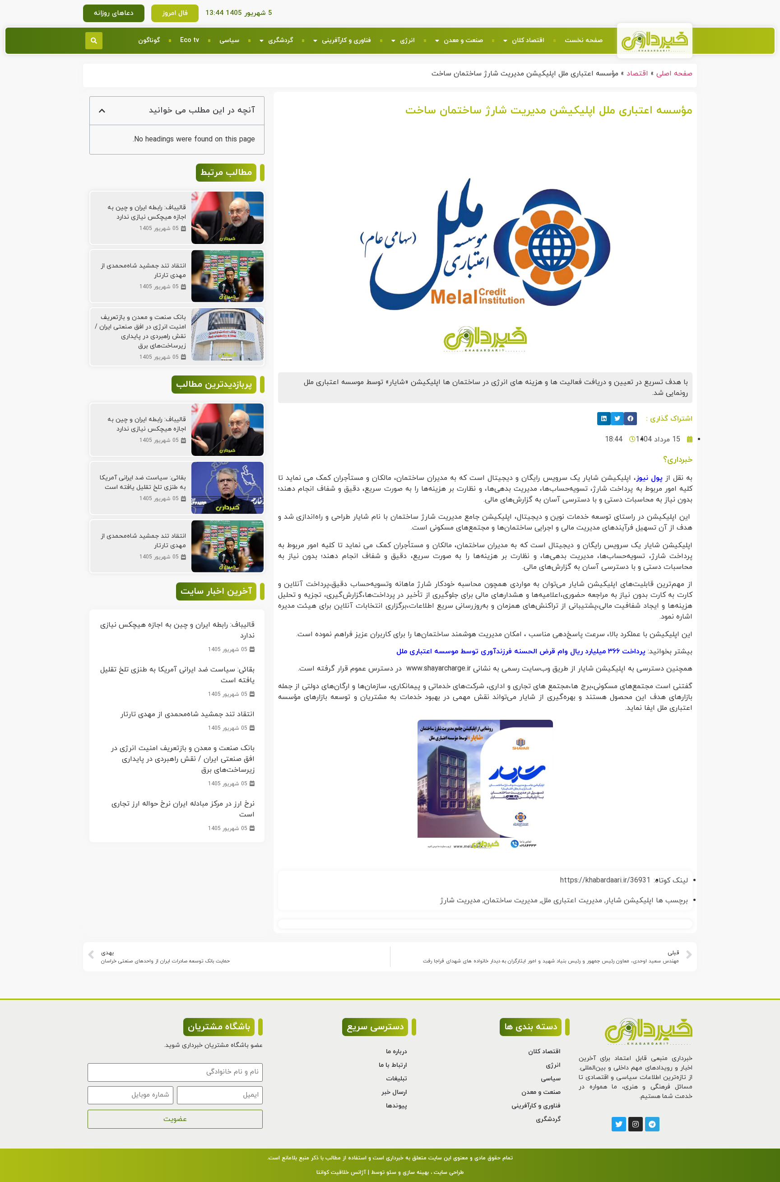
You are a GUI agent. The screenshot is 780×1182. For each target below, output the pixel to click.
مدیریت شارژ (460, 900)
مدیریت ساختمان (511, 900)
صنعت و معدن (463, 40)
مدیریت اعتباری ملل (571, 900)
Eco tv (189, 40)
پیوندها (396, 1106)
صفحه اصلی (674, 74)
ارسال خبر (394, 1092)
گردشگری (280, 40)
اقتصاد (637, 74)
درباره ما (396, 1051)
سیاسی (229, 40)
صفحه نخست (584, 40)
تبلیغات (396, 1078)
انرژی (407, 40)
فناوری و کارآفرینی (346, 40)
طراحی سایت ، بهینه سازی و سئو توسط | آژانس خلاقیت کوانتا (390, 1172)
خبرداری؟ (677, 459)
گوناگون (149, 40)
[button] (93, 40)
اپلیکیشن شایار (630, 900)
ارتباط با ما (393, 1065)
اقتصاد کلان (528, 40)
